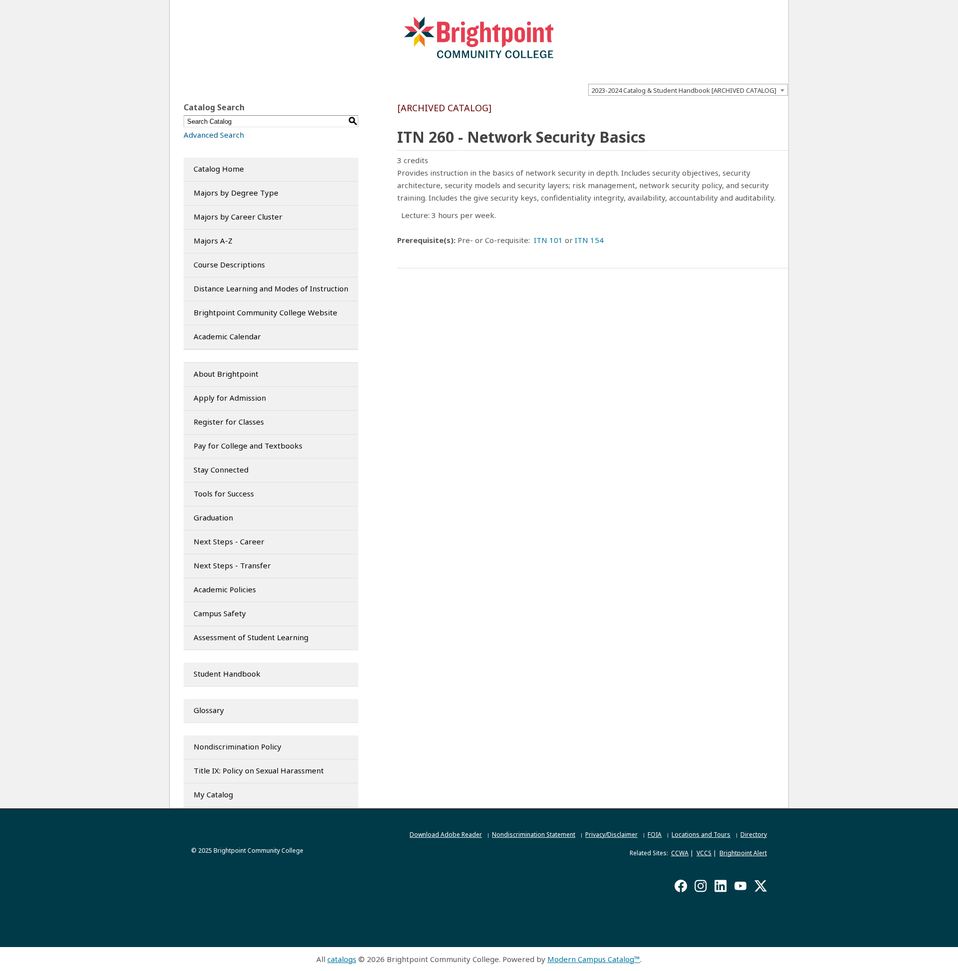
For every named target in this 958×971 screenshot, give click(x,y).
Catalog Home (219, 169)
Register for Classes (229, 422)
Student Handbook (227, 674)
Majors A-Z (213, 240)
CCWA (680, 853)
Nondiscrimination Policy (237, 746)
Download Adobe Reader (446, 834)
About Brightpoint (226, 374)
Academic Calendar (227, 336)
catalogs (341, 959)
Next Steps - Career (229, 541)
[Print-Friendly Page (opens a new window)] (768, 110)
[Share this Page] (755, 110)
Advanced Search (214, 135)
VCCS (704, 853)
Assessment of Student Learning (251, 637)
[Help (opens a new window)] (781, 110)
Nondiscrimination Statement (533, 834)
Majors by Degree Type (236, 193)
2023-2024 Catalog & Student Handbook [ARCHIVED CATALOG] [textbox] (683, 90)
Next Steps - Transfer (232, 565)
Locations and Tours (701, 834)
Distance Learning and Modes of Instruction (271, 288)
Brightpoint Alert (743, 853)
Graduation (213, 517)
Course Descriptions (229, 264)
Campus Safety (220, 613)
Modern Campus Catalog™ (593, 959)
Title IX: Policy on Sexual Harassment (259, 770)
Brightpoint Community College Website (265, 312)
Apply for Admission (230, 398)
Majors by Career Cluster (238, 217)
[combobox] (688, 90)
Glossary (209, 710)
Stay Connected (221, 470)
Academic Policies (225, 589)
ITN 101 (548, 240)
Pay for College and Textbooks (248, 446)
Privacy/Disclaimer (611, 834)
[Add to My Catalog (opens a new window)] (741, 110)
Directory (753, 834)
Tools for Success (224, 493)
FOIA (655, 834)
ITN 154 (589, 240)
